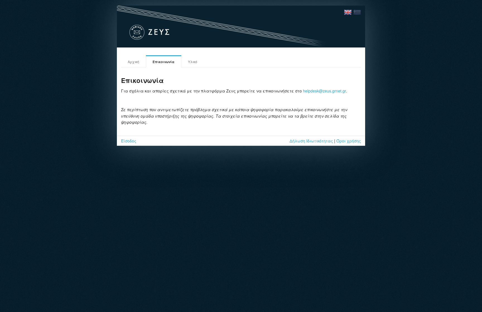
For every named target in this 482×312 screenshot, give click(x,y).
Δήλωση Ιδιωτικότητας (311, 141)
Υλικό (192, 61)
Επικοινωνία (163, 61)
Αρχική (133, 61)
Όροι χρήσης (348, 141)
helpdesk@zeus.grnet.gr (324, 91)
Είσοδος (128, 141)
